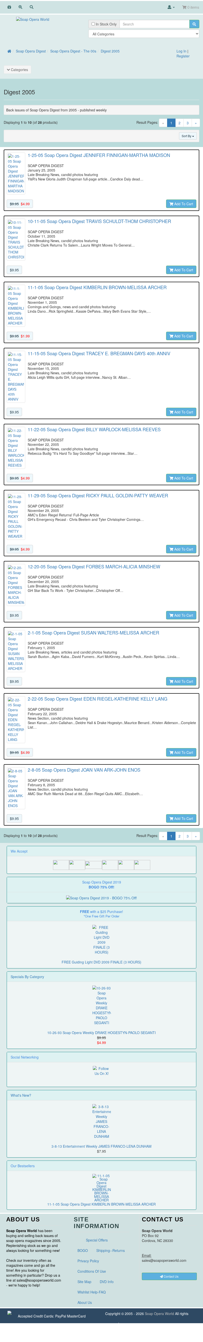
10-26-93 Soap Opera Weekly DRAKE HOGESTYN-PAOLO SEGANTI (101, 1032)
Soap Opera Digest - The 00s (73, 51)
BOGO (82, 1250)
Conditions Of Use (91, 1271)
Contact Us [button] (170, 1276)
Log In (181, 51)
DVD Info (107, 1281)
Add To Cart (183, 203)
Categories (19, 69)
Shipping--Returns (110, 1250)
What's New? (21, 1095)
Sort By (187, 136)
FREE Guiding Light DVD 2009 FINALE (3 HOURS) (101, 962)
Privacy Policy (88, 1260)
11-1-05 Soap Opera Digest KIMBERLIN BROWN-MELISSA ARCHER (101, 1204)
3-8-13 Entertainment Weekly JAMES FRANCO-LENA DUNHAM (101, 1146)
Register (183, 55)
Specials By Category (27, 976)
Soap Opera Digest (31, 51)
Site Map (84, 1281)
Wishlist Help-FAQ (91, 1292)
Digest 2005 (110, 51)
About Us (84, 1302)
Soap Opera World (159, 1313)
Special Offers (97, 1240)
